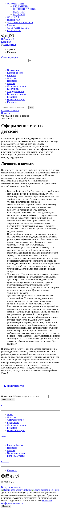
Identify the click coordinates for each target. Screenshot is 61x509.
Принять (6, 506)
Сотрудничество (15, 91)
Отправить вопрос (16, 453)
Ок (31, 107)
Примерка (12, 80)
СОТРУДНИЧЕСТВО (18, 27)
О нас (10, 414)
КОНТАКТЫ (14, 30)
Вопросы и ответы (16, 94)
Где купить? (13, 89)
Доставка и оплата (16, 86)
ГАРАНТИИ (19, 11)
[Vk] (7, 36)
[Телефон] (13, 36)
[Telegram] (3, 36)
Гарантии (12, 97)
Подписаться (8, 400)
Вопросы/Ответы (16, 456)
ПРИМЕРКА (13, 19)
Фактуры (11, 78)
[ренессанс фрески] (8, 44)
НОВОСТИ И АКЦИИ (25, 9)
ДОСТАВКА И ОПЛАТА (20, 22)
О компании (13, 70)
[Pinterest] (10, 36)
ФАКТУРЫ (13, 17)
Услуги (3, 436)
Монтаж (11, 25)
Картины (11, 75)
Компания (5, 406)
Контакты (12, 102)
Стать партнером (9, 57)
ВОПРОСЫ (19, 14)
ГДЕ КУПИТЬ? (21, 6)
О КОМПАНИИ (15, 3)
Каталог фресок (15, 72)
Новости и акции (16, 99)
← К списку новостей (12, 386)
